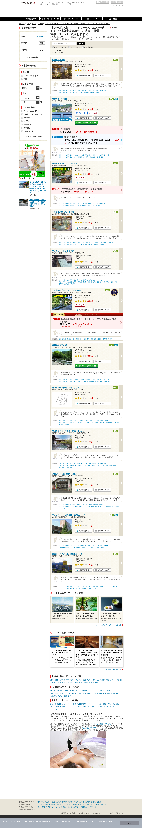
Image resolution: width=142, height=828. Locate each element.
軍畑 (63, 682)
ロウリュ (94, 707)
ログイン (114, 5)
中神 (67, 680)
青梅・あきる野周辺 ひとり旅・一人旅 (70, 244)
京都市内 (84, 807)
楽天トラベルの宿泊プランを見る (86, 122)
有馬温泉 (52, 804)
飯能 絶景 (86, 339)
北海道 (81, 802)
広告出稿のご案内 (85, 813)
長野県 (87, 802)
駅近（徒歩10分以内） (111, 693)
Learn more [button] (8, 824)
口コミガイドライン (99, 813)
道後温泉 (83, 804)
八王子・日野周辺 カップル (101, 203)
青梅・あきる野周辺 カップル (104, 90)
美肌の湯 (53, 696)
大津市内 (91, 807)
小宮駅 (89, 588)
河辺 (97, 680)
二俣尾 (58, 682)
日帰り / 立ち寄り (31, 76)
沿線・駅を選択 (33, 57)
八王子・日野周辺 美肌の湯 (67, 203)
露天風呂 (59, 691)
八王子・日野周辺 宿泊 (65, 545)
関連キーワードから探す (28, 810)
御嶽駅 (85, 244)
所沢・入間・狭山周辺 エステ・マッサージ (92, 280)
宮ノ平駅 (85, 157)
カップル (67, 693)
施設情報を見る (84, 75)
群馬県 (64, 802)
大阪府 (76, 802)
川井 (76, 682)
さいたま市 (58, 807)
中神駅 (97, 547)
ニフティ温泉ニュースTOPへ (112, 669)
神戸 (96, 807)
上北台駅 (66, 424)
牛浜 (80, 680)
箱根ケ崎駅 (114, 282)
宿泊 (108, 691)
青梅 (107, 680)
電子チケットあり (60, 47)
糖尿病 (60, 696)
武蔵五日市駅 (82, 381)
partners (45, 821)
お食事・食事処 (69, 691)
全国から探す (39, 36)
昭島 (72, 680)
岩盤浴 (27, 121)
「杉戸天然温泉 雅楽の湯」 (101, 724)
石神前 (52, 682)
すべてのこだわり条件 (33, 136)
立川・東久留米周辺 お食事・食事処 (95, 463)
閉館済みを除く (89, 47)
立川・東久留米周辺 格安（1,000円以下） (71, 465)
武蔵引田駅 (98, 381)
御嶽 (72, 682)
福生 (84, 680)
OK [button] (129, 823)
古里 (80, 682)
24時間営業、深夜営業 (33, 114)
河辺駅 (80, 92)
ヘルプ (110, 813)
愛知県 (93, 802)
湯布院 (97, 804)
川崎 (43, 807)
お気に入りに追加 (103, 75)
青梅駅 (98, 92)
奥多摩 (95, 682)
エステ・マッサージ (99, 691)
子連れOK (80, 693)
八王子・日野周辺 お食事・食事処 (93, 504)
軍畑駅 (96, 244)
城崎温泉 (59, 804)
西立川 (57, 680)
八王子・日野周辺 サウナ (91, 506)
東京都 (70, 802)
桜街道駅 (61, 467)
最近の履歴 (117, 2)
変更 (41, 43)
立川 (52, 680)
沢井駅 (90, 244)
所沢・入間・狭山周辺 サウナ (95, 422)
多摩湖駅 (66, 284)
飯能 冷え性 (78, 339)
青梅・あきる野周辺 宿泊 (66, 155)
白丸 (90, 682)
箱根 (46, 804)
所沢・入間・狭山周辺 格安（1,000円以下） (96, 282)
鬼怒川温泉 (104, 804)
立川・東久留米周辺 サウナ (93, 465)
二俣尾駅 (101, 244)
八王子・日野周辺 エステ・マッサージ (70, 504)
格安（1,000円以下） (83, 691)
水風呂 (99, 693)
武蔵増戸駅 (90, 381)
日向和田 (119, 680)
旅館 (65, 696)
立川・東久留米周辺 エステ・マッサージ (71, 463)
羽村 (88, 680)
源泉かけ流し (29, 131)
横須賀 (48, 807)
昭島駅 (84, 205)
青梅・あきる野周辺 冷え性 (86, 90)
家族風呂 (27, 128)
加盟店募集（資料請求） (69, 813)
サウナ (52, 691)
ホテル (70, 696)
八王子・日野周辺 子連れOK (67, 205)
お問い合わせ (119, 813)
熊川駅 (98, 205)
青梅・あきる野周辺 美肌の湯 (67, 90)
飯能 (64, 807)
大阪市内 (76, 807)
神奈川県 (40, 802)
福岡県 (99, 802)
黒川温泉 (90, 804)
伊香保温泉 (75, 804)
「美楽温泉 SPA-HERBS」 (91, 728)
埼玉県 (47, 802)
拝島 (76, 680)
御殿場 (69, 807)
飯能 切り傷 (70, 339)
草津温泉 (40, 804)
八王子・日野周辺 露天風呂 (67, 588)
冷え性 (73, 693)
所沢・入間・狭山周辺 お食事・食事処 (70, 282)
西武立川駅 (91, 205)
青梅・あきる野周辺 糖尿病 (83, 155)
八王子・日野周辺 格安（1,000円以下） (71, 506)
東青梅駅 (86, 92)
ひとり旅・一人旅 (56, 693)
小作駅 (92, 92)
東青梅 (102, 680)
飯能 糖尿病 (62, 339)
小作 (93, 680)
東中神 (62, 680)
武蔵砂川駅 (68, 467)
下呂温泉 (67, 804)
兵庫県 (58, 802)
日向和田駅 (99, 157)
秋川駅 (102, 506)
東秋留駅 (108, 506)
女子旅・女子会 (90, 693)
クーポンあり (75, 47)
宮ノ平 (112, 680)
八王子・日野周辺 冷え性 (83, 203)
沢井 (67, 682)
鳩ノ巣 (85, 682)
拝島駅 (79, 205)
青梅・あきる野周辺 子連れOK (68, 92)
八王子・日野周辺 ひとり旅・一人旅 (69, 547)
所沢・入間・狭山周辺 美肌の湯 (68, 280)
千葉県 (53, 802)
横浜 (39, 807)
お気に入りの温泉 (102, 2)
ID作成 (121, 5)
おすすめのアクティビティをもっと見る (108, 625)
